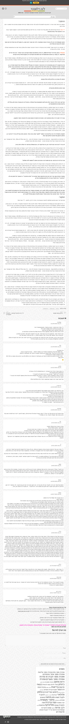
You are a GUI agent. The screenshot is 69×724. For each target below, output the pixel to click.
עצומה (56, 705)
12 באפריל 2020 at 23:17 (55, 592)
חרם (44, 692)
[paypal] (3, 9)
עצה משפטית (60, 702)
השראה (46, 690)
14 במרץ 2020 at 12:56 (56, 323)
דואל (64, 653)
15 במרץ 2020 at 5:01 (56, 445)
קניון (37, 705)
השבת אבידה (53, 690)
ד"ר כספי (62, 29)
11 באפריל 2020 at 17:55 (55, 565)
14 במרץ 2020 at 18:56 (56, 410)
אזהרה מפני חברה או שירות (52, 676)
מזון (53, 697)
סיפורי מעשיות (47, 700)
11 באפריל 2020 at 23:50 (55, 578)
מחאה (48, 697)
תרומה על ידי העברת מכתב (48, 710)
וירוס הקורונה (45, 308)
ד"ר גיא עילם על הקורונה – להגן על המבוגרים (15, 313)
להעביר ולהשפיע (48, 695)
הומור (59, 689)
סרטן (39, 700)
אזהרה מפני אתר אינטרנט (54, 674)
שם (65, 648)
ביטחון (62, 684)
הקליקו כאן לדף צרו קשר (58, 626)
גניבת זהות (42, 687)
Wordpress (51, 719)
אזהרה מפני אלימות (45, 672)
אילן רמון (42, 682)
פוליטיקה (49, 705)
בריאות (57, 308)
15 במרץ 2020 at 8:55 (56, 465)
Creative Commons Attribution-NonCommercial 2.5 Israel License (34, 717)
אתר (64, 658)
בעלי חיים (54, 684)
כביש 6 (54, 695)
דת (63, 690)
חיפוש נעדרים (52, 692)
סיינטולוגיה (57, 700)
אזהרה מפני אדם (59, 672)
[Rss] (6, 9)
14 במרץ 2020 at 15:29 (56, 387)
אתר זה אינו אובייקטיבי (23, 611)
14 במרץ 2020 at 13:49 (56, 346)
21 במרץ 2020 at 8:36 (56, 532)
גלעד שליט (48, 687)
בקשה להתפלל (46, 684)
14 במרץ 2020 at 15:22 (56, 367)
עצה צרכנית (50, 702)
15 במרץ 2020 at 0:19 (56, 422)
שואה (49, 708)
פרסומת (42, 705)
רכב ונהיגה (60, 707)
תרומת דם (60, 712)
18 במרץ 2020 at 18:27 (56, 494)
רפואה (53, 708)
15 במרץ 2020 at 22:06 (56, 481)
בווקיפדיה (62, 52)
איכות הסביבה (49, 682)
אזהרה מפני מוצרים (55, 679)
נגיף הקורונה (52, 308)
